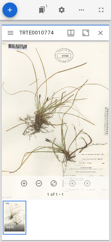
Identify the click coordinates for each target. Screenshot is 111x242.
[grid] (55, 220)
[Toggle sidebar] (10, 32)
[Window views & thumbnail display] (71, 32)
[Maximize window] (85, 32)
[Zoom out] (38, 183)
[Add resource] (9, 9)
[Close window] (100, 32)
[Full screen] (101, 9)
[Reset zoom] (53, 183)
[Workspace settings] (61, 9)
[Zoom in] (24, 183)
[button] (14, 217)
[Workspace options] (81, 9)
